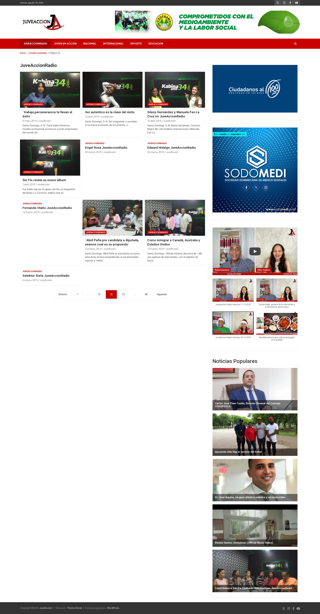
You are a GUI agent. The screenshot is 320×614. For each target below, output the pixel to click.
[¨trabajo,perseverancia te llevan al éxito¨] (50, 90)
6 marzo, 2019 (30, 280)
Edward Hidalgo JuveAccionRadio (171, 148)
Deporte (136, 43)
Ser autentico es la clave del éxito (109, 112)
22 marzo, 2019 (155, 152)
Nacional (89, 43)
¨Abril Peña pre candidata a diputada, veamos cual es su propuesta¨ (112, 242)
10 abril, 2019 (92, 116)
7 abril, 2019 (28, 184)
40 (146, 294)
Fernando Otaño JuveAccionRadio (47, 208)
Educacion (155, 43)
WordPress (113, 608)
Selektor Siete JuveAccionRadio (46, 276)
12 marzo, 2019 (93, 249)
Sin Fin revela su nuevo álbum (44, 180)
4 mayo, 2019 (29, 121)
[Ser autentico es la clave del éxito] (112, 90)
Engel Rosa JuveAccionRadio (106, 148)
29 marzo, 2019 (93, 152)
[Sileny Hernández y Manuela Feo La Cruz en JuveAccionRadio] (175, 90)
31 (99, 294)
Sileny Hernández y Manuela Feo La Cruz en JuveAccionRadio (173, 114)
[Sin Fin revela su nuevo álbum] (50, 158)
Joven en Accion (65, 43)
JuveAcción (45, 121)
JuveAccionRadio (35, 43)
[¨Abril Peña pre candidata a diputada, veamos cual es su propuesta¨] (112, 218)
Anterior (62, 294)
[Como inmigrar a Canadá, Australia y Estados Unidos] (175, 218)
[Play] (255, 251)
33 (123, 294)
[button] (233, 294)
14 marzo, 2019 (30, 212)
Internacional (113, 43)
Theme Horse (74, 608)
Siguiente (162, 294)
